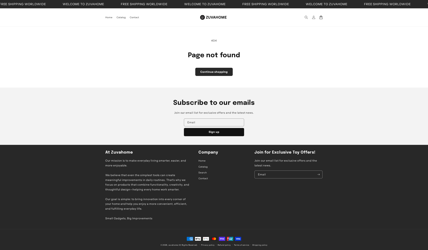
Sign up (214, 132)
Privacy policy (208, 245)
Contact (203, 178)
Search (202, 172)
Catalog (203, 166)
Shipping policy (260, 245)
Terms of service (241, 245)
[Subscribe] (318, 174)
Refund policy (224, 245)
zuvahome (173, 245)
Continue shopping (214, 71)
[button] (306, 17)
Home (202, 160)
